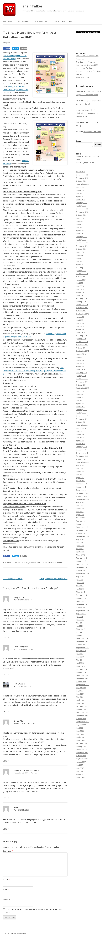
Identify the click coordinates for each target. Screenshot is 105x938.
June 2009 (80, 694)
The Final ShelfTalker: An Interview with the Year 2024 (87, 113)
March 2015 (80, 481)
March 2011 (80, 629)
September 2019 (82, 314)
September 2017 (82, 388)
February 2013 (81, 558)
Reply (5, 637)
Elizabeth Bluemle (56, 562)
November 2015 (82, 456)
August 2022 (81, 218)
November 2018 (82, 345)
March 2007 (80, 777)
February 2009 (81, 706)
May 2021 (79, 261)
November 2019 (82, 308)
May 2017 (79, 400)
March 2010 (80, 666)
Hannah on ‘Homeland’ (92, 132)
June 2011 (80, 620)
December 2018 (82, 342)
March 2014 (80, 518)
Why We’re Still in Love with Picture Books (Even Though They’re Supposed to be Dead (34, 370)
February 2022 (81, 236)
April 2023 (80, 196)
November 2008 (82, 715)
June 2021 (80, 258)
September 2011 (82, 610)
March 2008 (80, 740)
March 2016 (80, 443)
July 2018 (79, 357)
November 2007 (82, 752)
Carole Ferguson (21, 646)
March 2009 (80, 703)
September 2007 (82, 759)
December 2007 (82, 749)
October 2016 (81, 422)
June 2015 (80, 471)
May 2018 (79, 363)
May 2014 (79, 511)
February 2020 (81, 298)
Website (6, 899)
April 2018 (80, 366)
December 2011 (82, 601)
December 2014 (82, 490)
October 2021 (81, 249)
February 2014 (81, 521)
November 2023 (82, 178)
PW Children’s (23, 21)
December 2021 (82, 243)
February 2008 (81, 743)
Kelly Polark (19, 597)
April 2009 (80, 700)
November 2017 (82, 382)
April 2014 (80, 515)
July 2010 (79, 654)
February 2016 (81, 447)
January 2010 (81, 672)
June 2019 (80, 323)
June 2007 (80, 768)
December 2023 (82, 175)
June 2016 (80, 434)
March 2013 (80, 555)
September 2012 (82, 573)
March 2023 (80, 199)
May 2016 (79, 437)
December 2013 (82, 527)
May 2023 (79, 193)
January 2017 (81, 413)
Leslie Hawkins (82, 110)
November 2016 (82, 419)
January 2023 (81, 206)
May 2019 (79, 326)
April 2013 (80, 552)
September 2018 (82, 351)
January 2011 (81, 635)
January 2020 (81, 301)
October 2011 (81, 607)
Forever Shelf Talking (84, 68)
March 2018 (80, 369)
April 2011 (80, 626)
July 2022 (79, 221)
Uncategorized (28, 562)
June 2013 (80, 545)
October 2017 (81, 385)
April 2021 (80, 264)
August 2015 (81, 465)
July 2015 (79, 468)
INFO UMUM (80, 101)
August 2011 (81, 613)
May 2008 (79, 734)
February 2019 (81, 335)
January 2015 (81, 487)
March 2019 (80, 332)
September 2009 (82, 684)
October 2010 (81, 644)
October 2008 (81, 718)
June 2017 (80, 397)
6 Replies (6, 42)
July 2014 (79, 505)
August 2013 (81, 539)
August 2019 (81, 317)
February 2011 (81, 632)
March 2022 (80, 233)
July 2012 (79, 579)
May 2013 (79, 549)
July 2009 (79, 691)
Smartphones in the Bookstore (53, 578)
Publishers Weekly (42, 21)
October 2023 (81, 181)
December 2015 (82, 453)
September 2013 (82, 536)
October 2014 (81, 496)
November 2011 (82, 604)
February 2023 (81, 202)
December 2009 (82, 675)
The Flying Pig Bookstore (85, 162)
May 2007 (79, 771)
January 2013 (81, 561)
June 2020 (80, 286)
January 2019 (81, 338)
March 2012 (80, 592)
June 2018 (80, 360)
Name (6, 879)
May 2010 (79, 660)
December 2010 (82, 638)
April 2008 (80, 737)
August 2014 (81, 502)
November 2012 (82, 567)
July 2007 (79, 765)
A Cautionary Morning (13, 578)
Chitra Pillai (18, 721)
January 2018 (81, 376)
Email (6, 889)
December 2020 (82, 274)
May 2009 (79, 697)
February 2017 (81, 409)
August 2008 (81, 725)
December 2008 (82, 712)
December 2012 (82, 564)
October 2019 (81, 311)
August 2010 (81, 650)
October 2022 (81, 215)
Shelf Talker (32, 6)
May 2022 (79, 227)
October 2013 (81, 533)
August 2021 (81, 252)
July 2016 (79, 431)
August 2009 (81, 688)
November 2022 (82, 212)
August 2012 (81, 576)
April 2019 (80, 329)
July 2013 (79, 542)
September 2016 (82, 425)
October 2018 (81, 348)
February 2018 (81, 372)
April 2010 (80, 663)
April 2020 (80, 292)
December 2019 (82, 304)
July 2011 (79, 617)
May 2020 (79, 289)
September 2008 (82, 722)
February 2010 (81, 669)
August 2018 (81, 354)
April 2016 (80, 440)
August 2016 (81, 428)
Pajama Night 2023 (83, 77)
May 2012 (79, 586)
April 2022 (80, 230)
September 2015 (82, 462)
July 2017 (79, 394)
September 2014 (82, 499)
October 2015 (81, 459)
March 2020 (80, 295)
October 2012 (81, 570)
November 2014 (82, 493)
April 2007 (80, 774)
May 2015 (79, 474)
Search (79, 141)
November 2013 (82, 530)
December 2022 (82, 209)
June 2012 (80, 583)
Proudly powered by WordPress (14, 933)
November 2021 (82, 246)
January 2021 (81, 270)
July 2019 (79, 320)
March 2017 (80, 406)
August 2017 (81, 391)
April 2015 (80, 477)
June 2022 (80, 224)
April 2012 (80, 589)
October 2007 (81, 756)
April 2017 (80, 403)
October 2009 (81, 681)
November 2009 (82, 678)
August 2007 (81, 762)
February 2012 (81, 595)
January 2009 (81, 709)
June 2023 (80, 190)
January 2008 (81, 746)
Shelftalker (8, 21)
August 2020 (81, 280)
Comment (8, 851)
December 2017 (82, 379)
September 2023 (82, 184)
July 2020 (79, 283)
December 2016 (82, 416)
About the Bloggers (63, 21)
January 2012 (81, 598)
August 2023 (81, 187)
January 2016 (81, 450)
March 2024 (80, 172)
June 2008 (80, 731)
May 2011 (79, 623)
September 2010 (82, 647)
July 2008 (79, 728)
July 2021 (79, 255)
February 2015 (81, 484)
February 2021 (81, 267)
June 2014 (80, 508)
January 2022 (81, 240)
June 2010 (80, 657)
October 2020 (81, 277)
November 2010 (82, 641)
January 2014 (81, 524)
